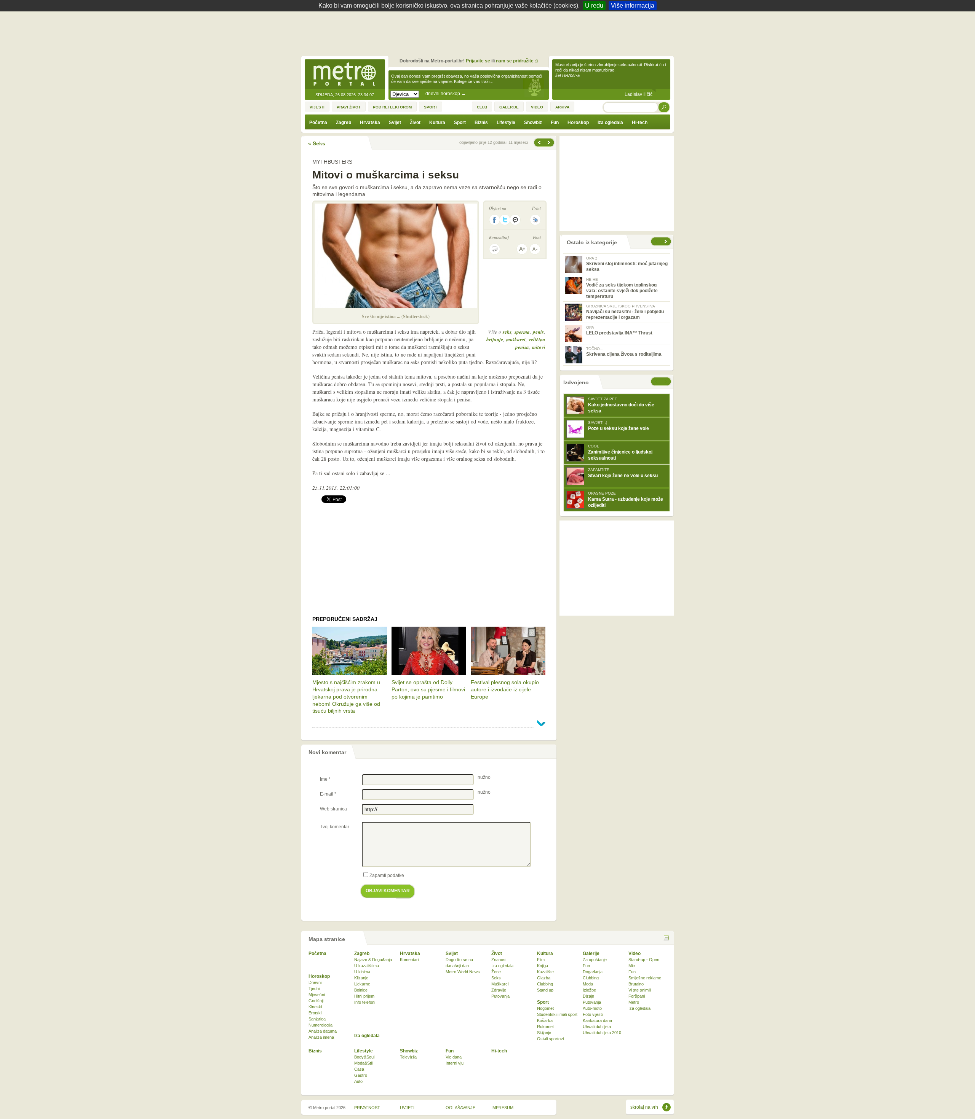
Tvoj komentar (334, 826)
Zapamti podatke (386, 875)
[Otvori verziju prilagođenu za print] (535, 219)
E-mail (328, 794)
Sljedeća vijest (539, 142)
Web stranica (333, 809)
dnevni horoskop (445, 93)
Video (634, 953)
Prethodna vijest (549, 142)
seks (507, 331)
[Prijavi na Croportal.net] (515, 219)
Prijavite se (478, 61)
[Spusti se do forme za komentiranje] (494, 249)
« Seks (316, 143)
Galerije (591, 953)
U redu (594, 5)
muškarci (516, 339)
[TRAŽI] (664, 107)
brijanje (494, 339)
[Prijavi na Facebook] (494, 219)
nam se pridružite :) (517, 61)
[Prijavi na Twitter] (505, 219)
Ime (325, 779)
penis (538, 331)
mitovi (538, 347)
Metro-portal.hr (345, 74)
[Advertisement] (489, 32)
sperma (522, 331)
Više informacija (632, 5)
